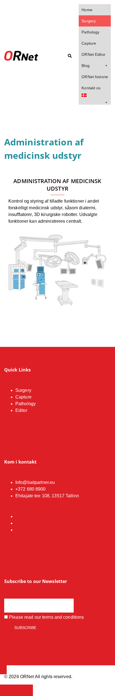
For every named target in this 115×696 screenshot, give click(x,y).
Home (87, 10)
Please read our (46, 617)
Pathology (90, 32)
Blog (85, 65)
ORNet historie (95, 77)
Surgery (89, 21)
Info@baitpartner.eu (35, 482)
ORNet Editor (93, 54)
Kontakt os (91, 88)
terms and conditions (63, 617)
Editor (21, 410)
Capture (89, 43)
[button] (69, 56)
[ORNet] (26, 56)
